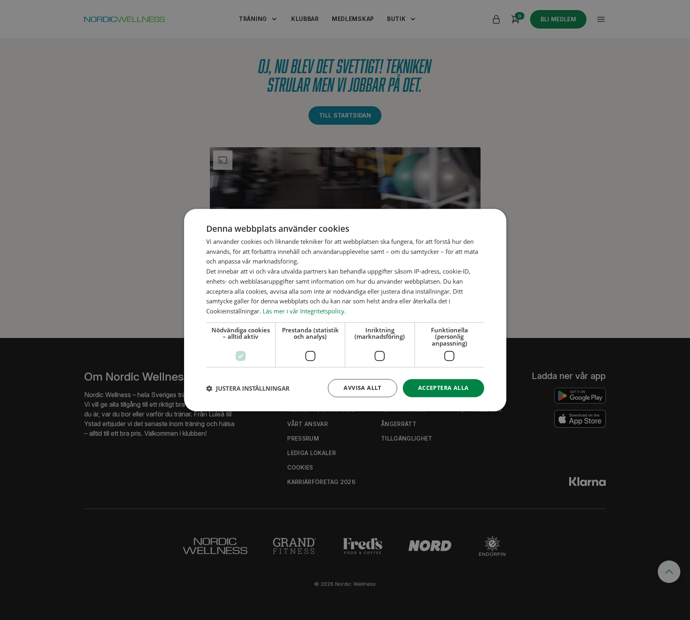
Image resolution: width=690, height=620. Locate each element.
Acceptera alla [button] (443, 388)
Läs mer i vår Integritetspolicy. (304, 311)
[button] (248, 388)
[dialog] (345, 310)
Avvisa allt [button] (362, 388)
